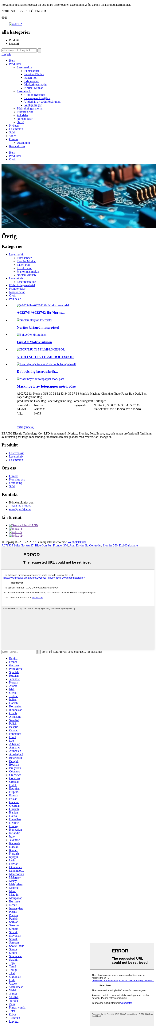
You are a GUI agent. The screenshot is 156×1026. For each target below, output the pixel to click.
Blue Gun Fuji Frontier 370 (51, 545)
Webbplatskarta (77, 542)
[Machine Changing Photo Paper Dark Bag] (40, 379)
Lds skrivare (31, 81)
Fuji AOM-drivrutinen (34, 342)
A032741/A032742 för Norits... (41, 313)
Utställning (23, 142)
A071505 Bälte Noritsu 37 (17, 545)
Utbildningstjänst (34, 94)
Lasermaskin (24, 67)
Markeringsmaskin (35, 84)
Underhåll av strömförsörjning (42, 101)
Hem (12, 60)
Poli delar (22, 115)
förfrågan (22, 427)
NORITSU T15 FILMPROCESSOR (45, 357)
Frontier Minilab (34, 74)
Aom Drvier (76, 545)
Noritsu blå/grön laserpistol (38, 327)
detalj (31, 427)
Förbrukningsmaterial (29, 108)
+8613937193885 (20, 505)
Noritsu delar (24, 118)
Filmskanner (31, 70)
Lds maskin (16, 129)
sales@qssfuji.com (20, 509)
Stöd (12, 132)
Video (12, 135)
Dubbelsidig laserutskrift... (37, 371)
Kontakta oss (17, 146)
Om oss (13, 139)
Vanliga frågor (32, 105)
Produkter (15, 64)
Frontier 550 (110, 545)
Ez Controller (93, 545)
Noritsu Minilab (33, 88)
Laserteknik (24, 91)
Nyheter (14, 125)
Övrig (20, 122)
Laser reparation (26, 281)
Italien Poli (30, 77)
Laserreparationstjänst (37, 98)
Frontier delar (25, 111)
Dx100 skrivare (128, 545)
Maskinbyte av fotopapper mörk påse (46, 386)
